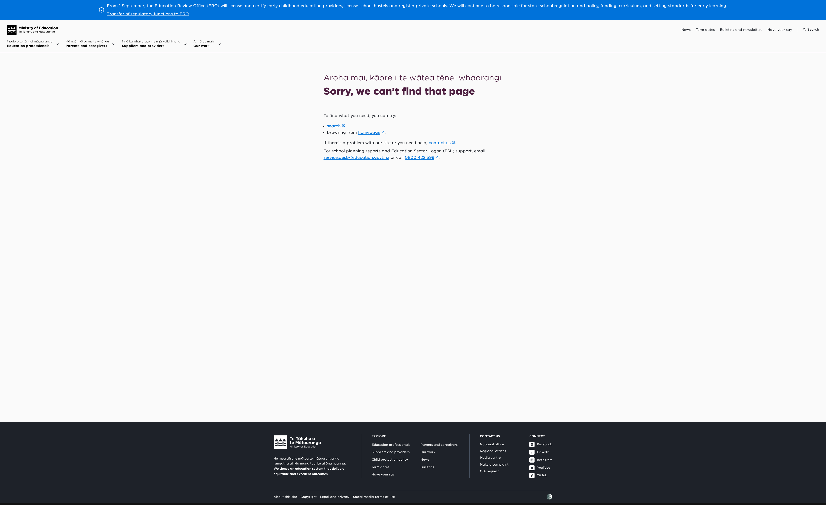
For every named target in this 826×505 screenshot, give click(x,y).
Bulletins (427, 467)
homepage (369, 132)
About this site (285, 497)
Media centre (490, 457)
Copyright (309, 497)
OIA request (489, 471)
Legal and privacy (335, 497)
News (686, 30)
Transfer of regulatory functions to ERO (148, 14)
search (334, 126)
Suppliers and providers (391, 452)
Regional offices (493, 451)
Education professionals (391, 444)
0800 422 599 (419, 157)
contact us (440, 142)
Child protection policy (390, 459)
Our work (428, 452)
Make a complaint (494, 464)
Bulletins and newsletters (741, 30)
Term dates (705, 30)
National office (492, 444)
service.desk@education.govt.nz (356, 157)
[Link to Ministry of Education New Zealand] (297, 442)
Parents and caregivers (439, 444)
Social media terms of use (374, 497)
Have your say (779, 30)
